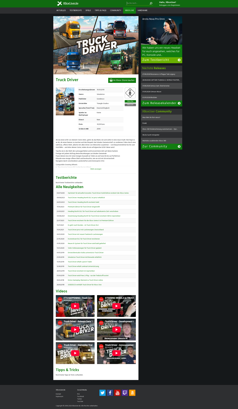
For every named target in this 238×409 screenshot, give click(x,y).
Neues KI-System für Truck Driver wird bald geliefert (87, 243)
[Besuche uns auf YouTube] (117, 393)
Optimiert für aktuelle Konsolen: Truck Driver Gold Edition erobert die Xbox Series (98, 193)
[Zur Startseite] (67, 3)
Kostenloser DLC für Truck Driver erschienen (84, 239)
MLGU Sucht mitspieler (150, 135)
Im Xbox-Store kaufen (123, 80)
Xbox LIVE (129, 10)
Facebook (80, 396)
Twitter (79, 399)
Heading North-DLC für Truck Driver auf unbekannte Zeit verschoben (93, 211)
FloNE (144, 123)
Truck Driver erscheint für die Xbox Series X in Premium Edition (91, 220)
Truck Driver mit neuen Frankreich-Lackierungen (85, 234)
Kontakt (58, 394)
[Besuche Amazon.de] (132, 393)
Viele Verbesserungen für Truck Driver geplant (85, 248)
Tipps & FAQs (100, 10)
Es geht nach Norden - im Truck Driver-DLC (83, 225)
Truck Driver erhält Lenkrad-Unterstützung (83, 266)
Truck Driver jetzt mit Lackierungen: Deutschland (86, 229)
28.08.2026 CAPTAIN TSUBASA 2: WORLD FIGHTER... (161, 80)
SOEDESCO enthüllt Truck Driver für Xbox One (85, 284)
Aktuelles (61, 10)
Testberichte (76, 10)
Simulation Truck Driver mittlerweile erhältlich (85, 257)
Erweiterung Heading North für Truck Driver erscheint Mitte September (94, 216)
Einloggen (163, 5)
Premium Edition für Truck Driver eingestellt (84, 206)
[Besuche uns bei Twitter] (102, 393)
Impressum (59, 396)
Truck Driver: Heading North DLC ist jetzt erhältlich (86, 197)
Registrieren (175, 5)
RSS (78, 394)
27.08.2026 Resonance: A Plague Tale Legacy (158, 74)
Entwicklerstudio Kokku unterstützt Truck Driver (86, 252)
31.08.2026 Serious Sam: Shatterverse (155, 86)
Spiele (88, 10)
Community (115, 10)
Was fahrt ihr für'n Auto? (151, 117)
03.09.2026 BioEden (149, 97)
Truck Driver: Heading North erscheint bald (83, 202)
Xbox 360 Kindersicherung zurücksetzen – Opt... (159, 129)
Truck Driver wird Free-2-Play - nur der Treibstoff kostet (88, 275)
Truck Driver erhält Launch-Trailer (80, 261)
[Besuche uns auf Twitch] (125, 393)
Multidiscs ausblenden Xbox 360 (154, 140)
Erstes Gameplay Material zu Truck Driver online (85, 280)
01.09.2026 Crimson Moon (151, 91)
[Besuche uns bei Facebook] (110, 393)
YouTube (80, 401)
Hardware (143, 10)
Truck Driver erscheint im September (81, 271)
